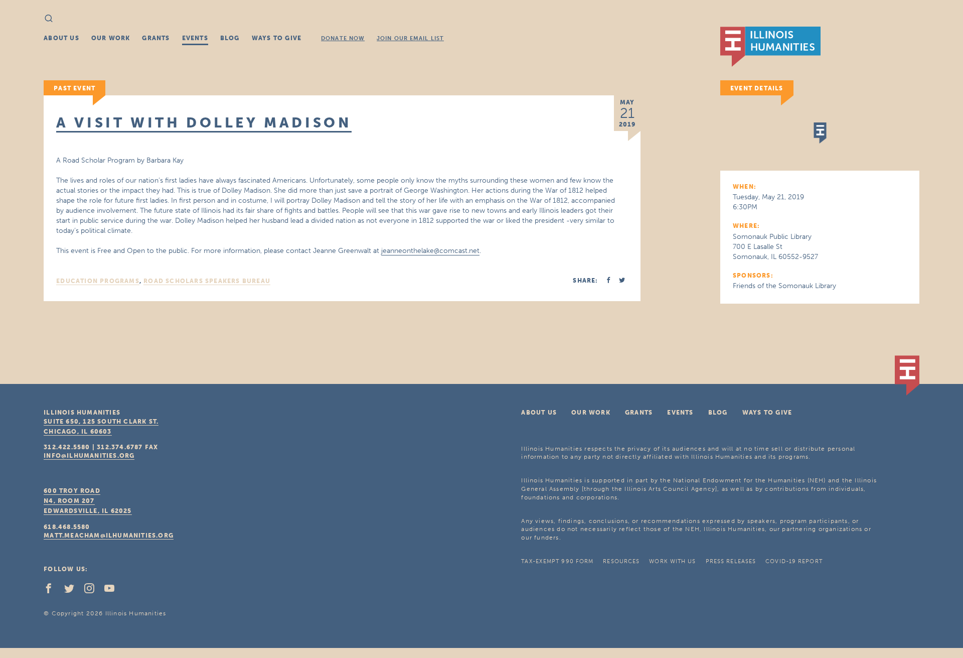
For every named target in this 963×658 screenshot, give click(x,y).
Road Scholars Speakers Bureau (206, 281)
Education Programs (97, 281)
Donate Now (343, 38)
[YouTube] (113, 590)
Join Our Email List (410, 38)
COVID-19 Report (794, 561)
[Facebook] (53, 590)
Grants (156, 38)
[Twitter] (73, 590)
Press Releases (731, 561)
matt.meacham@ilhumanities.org (109, 535)
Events (195, 38)
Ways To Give (276, 38)
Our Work (110, 38)
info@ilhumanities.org (89, 455)
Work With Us (672, 561)
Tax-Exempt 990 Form (557, 561)
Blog (230, 38)
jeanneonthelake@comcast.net (430, 250)
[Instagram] (93, 590)
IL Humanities (770, 47)
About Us (61, 38)
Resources (621, 561)
